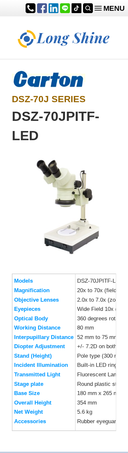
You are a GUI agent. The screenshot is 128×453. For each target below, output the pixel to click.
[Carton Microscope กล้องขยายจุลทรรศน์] (48, 78)
